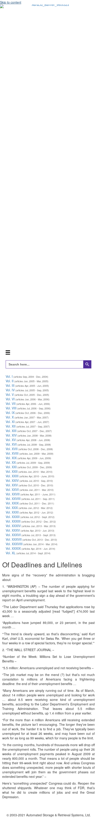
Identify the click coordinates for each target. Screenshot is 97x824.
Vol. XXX (12, 507)
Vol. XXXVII (14, 539)
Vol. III (10, 385)
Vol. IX (10, 412)
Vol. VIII (11, 408)
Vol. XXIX (12, 503)
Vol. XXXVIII (14, 544)
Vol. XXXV (13, 530)
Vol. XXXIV (13, 525)
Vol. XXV (12, 485)
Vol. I (9, 376)
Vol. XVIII (12, 453)
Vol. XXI (11, 467)
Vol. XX (11, 462)
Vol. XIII (11, 430)
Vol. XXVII (13, 494)
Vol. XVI (11, 444)
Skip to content (10, 2)
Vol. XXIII (12, 476)
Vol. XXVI (12, 489)
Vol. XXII (12, 471)
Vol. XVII (12, 449)
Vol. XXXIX (13, 548)
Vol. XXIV (12, 480)
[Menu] (8, 352)
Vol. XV (11, 439)
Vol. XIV (11, 435)
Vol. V (10, 394)
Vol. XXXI (12, 512)
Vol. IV (10, 390)
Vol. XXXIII (13, 521)
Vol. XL (11, 553)
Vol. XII (11, 426)
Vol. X (10, 417)
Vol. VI (10, 399)
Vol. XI (10, 421)
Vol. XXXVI (13, 535)
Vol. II (10, 381)
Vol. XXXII (13, 516)
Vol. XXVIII (13, 498)
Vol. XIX (11, 458)
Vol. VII (11, 403)
